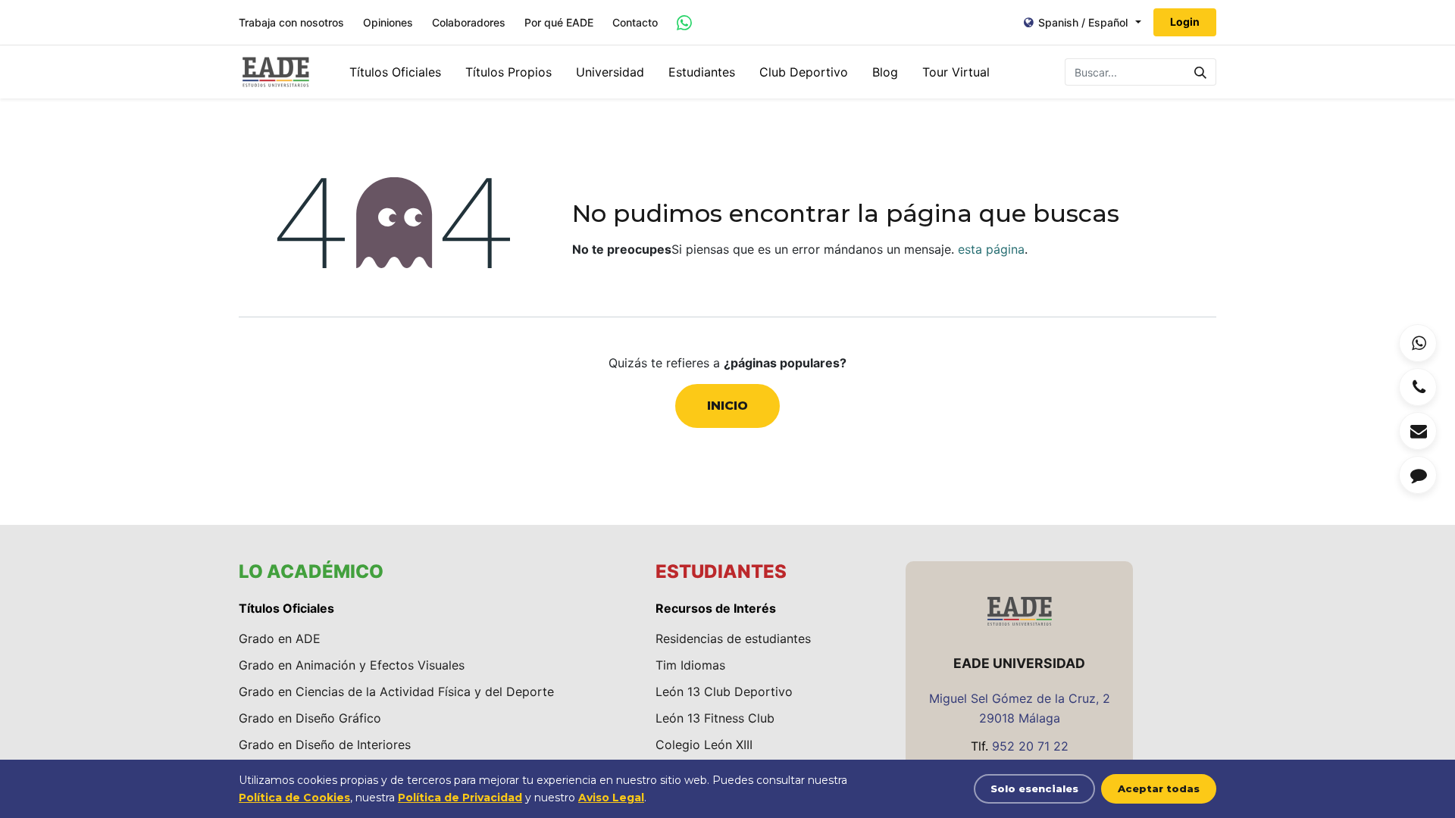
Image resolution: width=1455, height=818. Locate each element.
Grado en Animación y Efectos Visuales (352, 665)
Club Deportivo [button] (803, 72)
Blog (885, 72)
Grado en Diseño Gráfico (310, 718)
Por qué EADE (558, 22)
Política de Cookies (294, 797)
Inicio (727, 405)
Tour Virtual (956, 72)
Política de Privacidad (460, 797)
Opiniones (388, 22)
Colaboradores (468, 22)
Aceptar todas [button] (1159, 788)
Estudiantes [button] (701, 72)
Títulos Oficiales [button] (395, 72)
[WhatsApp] (1418, 343)
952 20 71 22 (1030, 746)
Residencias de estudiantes (733, 638)
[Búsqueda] (1200, 72)
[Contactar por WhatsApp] (684, 22)
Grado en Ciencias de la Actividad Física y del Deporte (396, 691)
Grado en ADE (280, 638)
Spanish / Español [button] (1083, 22)
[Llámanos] (1418, 387)
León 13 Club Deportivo (724, 691)
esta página (991, 249)
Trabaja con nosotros (291, 22)
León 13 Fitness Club (715, 718)
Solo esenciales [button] (1034, 788)
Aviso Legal (611, 797)
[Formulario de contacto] (1418, 475)
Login (1185, 21)
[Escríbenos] (1418, 431)
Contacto (635, 22)
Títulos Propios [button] (508, 72)
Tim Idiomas (690, 665)
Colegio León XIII (704, 744)
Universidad (610, 72)
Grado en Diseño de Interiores (325, 744)
